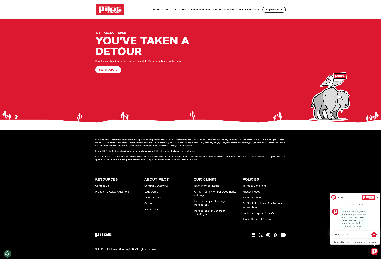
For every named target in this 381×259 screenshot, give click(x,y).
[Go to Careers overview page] (110, 10)
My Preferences (252, 197)
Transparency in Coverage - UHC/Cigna (210, 212)
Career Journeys (223, 9)
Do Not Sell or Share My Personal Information (263, 205)
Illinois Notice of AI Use (257, 219)
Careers (149, 203)
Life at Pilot (180, 9)
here (192, 150)
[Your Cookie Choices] (7, 254)
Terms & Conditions (255, 185)
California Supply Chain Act (259, 213)
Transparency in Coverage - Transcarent (210, 202)
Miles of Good (152, 197)
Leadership (151, 191)
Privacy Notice (251, 191)
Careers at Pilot (161, 9)
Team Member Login (206, 185)
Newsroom (151, 209)
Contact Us (102, 185)
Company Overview (156, 185)
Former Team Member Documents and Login (214, 193)
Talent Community (248, 9)
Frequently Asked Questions (112, 191)
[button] (253, 235)
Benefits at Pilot (200, 9)
